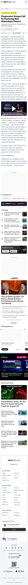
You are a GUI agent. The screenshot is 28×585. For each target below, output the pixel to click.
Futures (4, 478)
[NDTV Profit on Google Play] (8, 571)
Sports (4, 497)
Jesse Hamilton (8, 28)
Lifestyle (16, 497)
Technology (17, 495)
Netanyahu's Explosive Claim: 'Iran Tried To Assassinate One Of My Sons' (8, 423)
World (3, 495)
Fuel (10, 163)
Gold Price (5, 502)
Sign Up (14, 529)
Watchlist (16, 473)
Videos (16, 499)
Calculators (17, 505)
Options (16, 478)
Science (4, 499)
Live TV (16, 475)
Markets (4, 488)
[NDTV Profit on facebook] (6, 548)
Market (3, 161)
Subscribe (5, 349)
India (15, 492)
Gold (13, 163)
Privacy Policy (17, 578)
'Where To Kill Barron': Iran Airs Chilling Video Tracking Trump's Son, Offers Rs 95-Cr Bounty (9, 433)
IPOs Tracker (5, 480)
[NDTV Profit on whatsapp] (21, 548)
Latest (6, 165)
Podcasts (4, 515)
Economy (4, 490)
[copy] (26, 33)
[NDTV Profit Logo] (14, 459)
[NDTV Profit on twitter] (9, 548)
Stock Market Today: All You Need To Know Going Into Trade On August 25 (13, 403)
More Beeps (14, 322)
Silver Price (17, 502)
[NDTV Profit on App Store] (19, 571)
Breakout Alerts (6, 475)
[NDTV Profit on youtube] (18, 548)
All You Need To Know (7, 343)
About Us (5, 578)
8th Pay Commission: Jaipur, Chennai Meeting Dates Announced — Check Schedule (9, 413)
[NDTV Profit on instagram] (12, 548)
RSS (14, 579)
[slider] (14, 112)
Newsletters (5, 512)
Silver (20, 163)
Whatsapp (17, 515)
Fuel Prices (5, 504)
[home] (9, 1)
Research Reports (19, 490)
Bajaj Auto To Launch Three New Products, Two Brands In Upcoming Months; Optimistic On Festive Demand (9, 444)
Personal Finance (22, 161)
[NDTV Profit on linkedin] (15, 548)
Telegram (16, 512)
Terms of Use (10, 578)
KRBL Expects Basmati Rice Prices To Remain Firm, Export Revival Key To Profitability (12, 375)
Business (16, 28)
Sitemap (23, 578)
